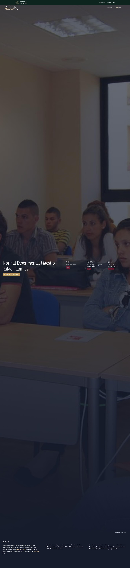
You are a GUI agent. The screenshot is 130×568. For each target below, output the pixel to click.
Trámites (101, 2)
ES (117, 8)
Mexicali (36, 551)
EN (120, 8)
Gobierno (111, 2)
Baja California (20, 549)
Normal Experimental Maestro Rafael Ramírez (29, 266)
